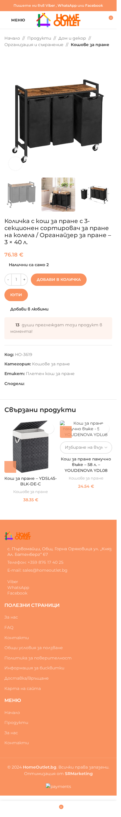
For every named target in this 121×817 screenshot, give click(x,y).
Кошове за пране (90, 44)
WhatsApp (67, 5)
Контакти (16, 637)
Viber (50, 5)
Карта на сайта (22, 688)
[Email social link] (34, 384)
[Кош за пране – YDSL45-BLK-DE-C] (30, 447)
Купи (16, 294)
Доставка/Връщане (26, 678)
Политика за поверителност (38, 658)
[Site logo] (58, 19)
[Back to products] (15, 57)
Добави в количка (59, 279)
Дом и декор (72, 38)
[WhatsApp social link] (42, 384)
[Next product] (22, 57)
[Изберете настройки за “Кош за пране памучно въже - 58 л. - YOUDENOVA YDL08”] (66, 432)
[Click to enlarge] (15, 163)
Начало (12, 38)
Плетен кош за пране (50, 373)
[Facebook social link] (27, 384)
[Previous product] (7, 57)
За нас (11, 617)
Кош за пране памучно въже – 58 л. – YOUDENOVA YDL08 (86, 464)
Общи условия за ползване (33, 647)
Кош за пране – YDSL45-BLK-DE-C (30, 481)
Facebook (94, 5)
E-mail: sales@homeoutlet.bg (37, 570)
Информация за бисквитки (34, 668)
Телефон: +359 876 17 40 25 (35, 562)
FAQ (9, 627)
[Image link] (17, 535)
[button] (10, 467)
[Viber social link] (49, 384)
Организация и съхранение (33, 44)
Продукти (39, 38)
